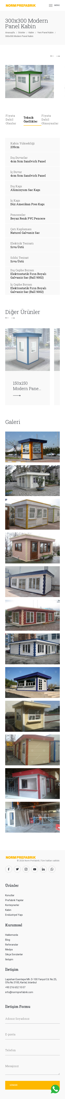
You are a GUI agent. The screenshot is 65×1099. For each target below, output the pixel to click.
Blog (7, 939)
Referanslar (11, 944)
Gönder (14, 1085)
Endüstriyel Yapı (14, 914)
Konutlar (9, 895)
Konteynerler (12, 905)
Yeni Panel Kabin (45, 32)
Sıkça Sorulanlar (14, 954)
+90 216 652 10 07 (15, 987)
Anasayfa (10, 32)
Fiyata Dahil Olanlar (11, 119)
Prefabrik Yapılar (14, 900)
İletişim (9, 959)
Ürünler (21, 32)
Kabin (31, 32)
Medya (9, 949)
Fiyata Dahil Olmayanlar (49, 119)
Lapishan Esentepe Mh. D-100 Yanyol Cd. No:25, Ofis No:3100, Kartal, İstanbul (31, 981)
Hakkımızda (11, 934)
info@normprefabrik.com (19, 992)
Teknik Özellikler (30, 119)
